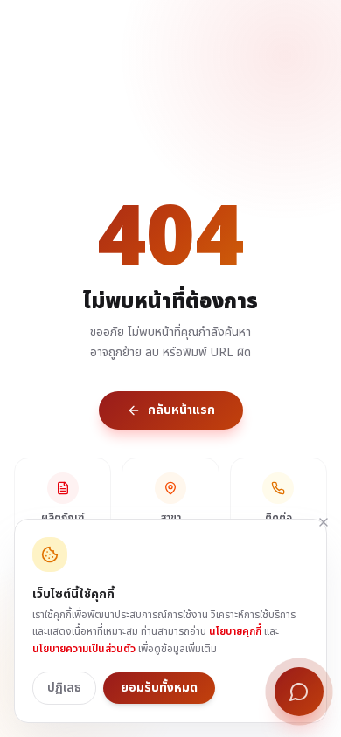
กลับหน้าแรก (181, 410)
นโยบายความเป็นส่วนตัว (84, 649)
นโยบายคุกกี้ (235, 631)
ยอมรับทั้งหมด (159, 687)
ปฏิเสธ (64, 687)
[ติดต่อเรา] (299, 691)
